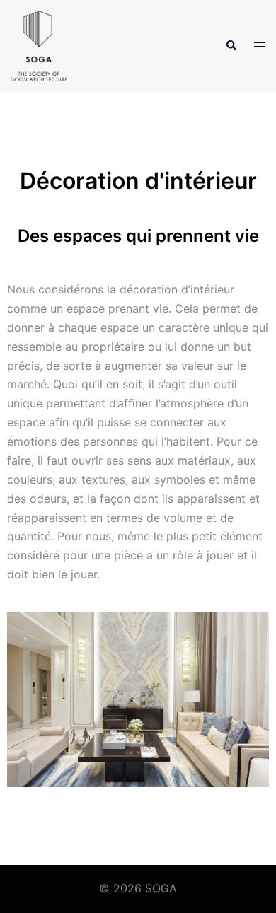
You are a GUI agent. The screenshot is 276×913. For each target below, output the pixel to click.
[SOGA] (39, 44)
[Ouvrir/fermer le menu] (259, 46)
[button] (230, 46)
